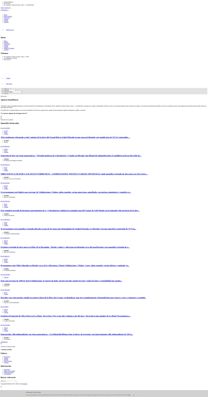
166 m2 (6, 309)
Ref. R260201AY (5, 164)
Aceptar (133, 395)
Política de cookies (8, 372)
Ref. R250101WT (5, 201)
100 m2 (6, 240)
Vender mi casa (10, 30)
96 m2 (5, 204)
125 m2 (6, 259)
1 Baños (6, 294)
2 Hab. (5, 150)
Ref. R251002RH (5, 128)
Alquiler (6, 47)
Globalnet (24, 384)
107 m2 (6, 185)
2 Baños (6, 134)
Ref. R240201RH (5, 290)
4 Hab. (5, 329)
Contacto (6, 49)
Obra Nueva (7, 44)
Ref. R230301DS (5, 183)
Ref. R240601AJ (5, 256)
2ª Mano (6, 45)
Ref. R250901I (4, 307)
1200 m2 (6, 277)
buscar (6, 93)
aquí (129, 395)
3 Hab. (5, 132)
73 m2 (5, 222)
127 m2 (6, 131)
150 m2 (6, 149)
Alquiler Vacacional (9, 48)
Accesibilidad (7, 374)
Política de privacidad (9, 371)
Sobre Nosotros (8, 361)
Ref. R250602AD (5, 219)
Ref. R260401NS (5, 238)
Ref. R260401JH (5, 146)
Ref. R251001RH (5, 325)
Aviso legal (7, 369)
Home (5, 41)
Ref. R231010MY (5, 274)
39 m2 (5, 292)
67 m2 (5, 167)
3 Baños (6, 188)
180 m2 (6, 328)
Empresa (6, 42)
